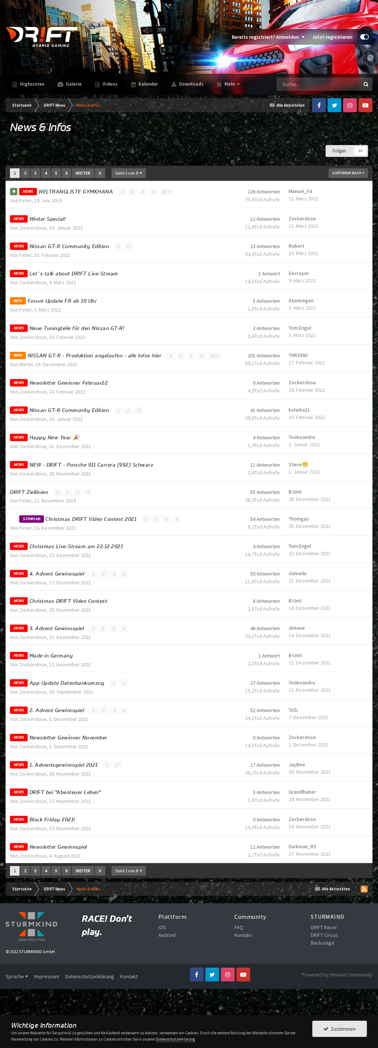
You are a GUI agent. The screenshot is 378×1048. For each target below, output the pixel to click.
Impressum (46, 976)
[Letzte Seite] (100, 173)
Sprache (15, 976)
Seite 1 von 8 (127, 173)
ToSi (293, 710)
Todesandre (302, 437)
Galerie (73, 84)
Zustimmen (342, 1028)
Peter (25, 200)
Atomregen (301, 300)
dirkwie (297, 628)
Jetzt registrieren (332, 37)
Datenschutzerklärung (89, 976)
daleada (297, 573)
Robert (296, 246)
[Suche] (365, 84)
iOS (162, 927)
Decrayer (299, 273)
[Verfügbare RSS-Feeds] (363, 889)
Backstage (322, 942)
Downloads (190, 84)
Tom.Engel (300, 327)
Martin (26, 364)
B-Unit (295, 491)
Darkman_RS (302, 846)
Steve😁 (298, 464)
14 (214, 356)
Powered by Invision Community (337, 974)
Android (167, 935)
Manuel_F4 (300, 191)
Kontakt (243, 935)
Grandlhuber (302, 791)
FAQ (238, 927)
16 (165, 192)
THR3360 (298, 355)
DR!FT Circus (324, 935)
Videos (109, 84)
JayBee (297, 764)
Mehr (229, 84)
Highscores (31, 84)
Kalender (147, 84)
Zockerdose (33, 227)
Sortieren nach (347, 173)
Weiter (83, 173)
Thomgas (299, 518)
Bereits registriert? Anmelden (266, 37)
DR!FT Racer (324, 927)
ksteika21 (299, 409)
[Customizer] (364, 37)
